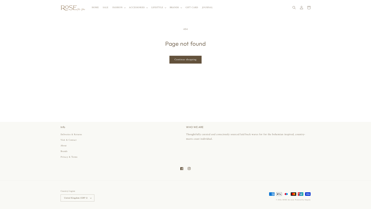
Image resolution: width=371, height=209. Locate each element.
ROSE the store (288, 199)
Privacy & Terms (69, 157)
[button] (118, 7)
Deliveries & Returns (71, 135)
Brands (64, 151)
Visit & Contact (69, 140)
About (64, 146)
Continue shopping (185, 59)
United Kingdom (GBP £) (76, 198)
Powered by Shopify (303, 199)
